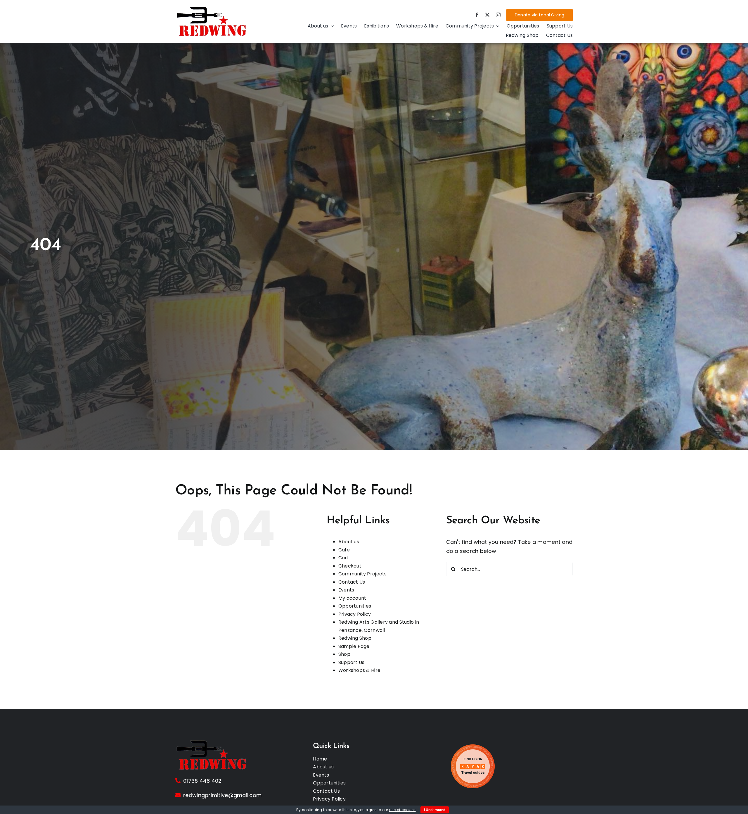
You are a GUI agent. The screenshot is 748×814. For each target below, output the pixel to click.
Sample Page (354, 646)
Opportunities (354, 606)
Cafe (344, 549)
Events (346, 590)
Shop (344, 654)
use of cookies (402, 809)
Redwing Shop (354, 638)
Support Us (351, 662)
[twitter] (487, 15)
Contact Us (351, 582)
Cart (343, 557)
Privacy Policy (354, 614)
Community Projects (362, 573)
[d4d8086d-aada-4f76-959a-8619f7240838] (211, 8)
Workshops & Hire (359, 670)
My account (352, 598)
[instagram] (498, 15)
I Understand (434, 810)
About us (348, 541)
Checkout (349, 566)
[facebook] (477, 15)
